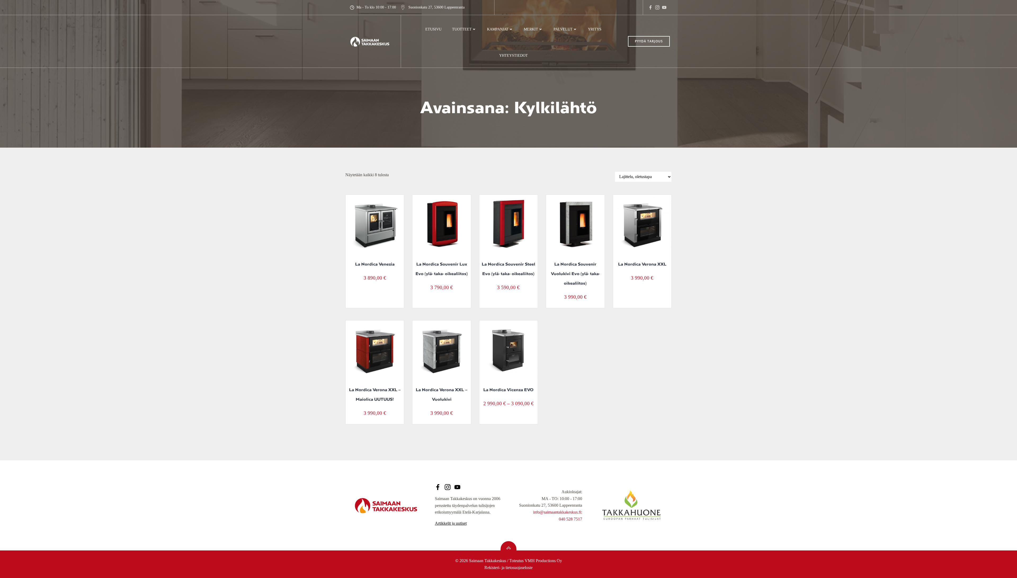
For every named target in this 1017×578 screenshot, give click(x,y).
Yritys (594, 29)
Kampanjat (497, 29)
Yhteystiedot (513, 56)
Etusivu (433, 29)
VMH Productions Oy (543, 560)
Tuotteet (462, 29)
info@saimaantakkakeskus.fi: (557, 512)
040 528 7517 (570, 519)
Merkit (531, 29)
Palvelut (563, 29)
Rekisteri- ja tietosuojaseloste (508, 567)
